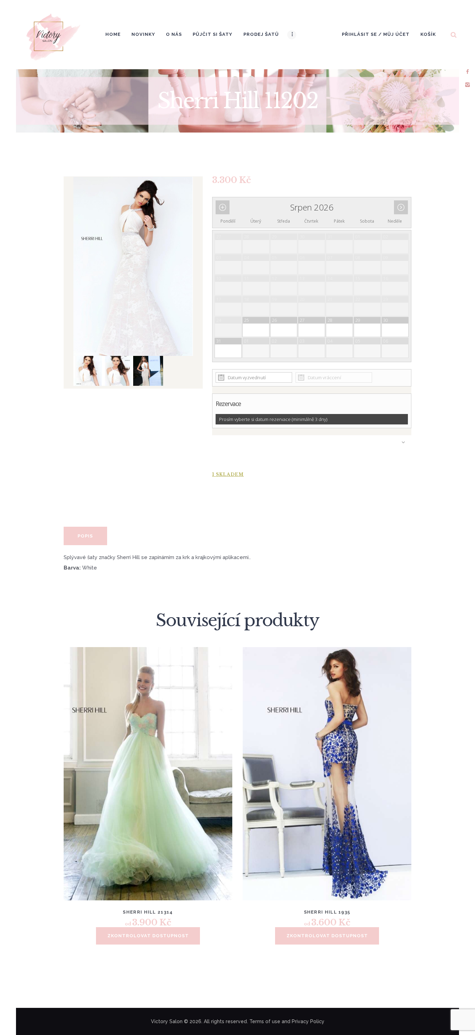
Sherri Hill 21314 (148, 912)
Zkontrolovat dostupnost (148, 935)
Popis (85, 536)
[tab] (85, 536)
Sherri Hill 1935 (327, 912)
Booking (312, 449)
